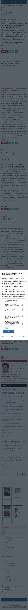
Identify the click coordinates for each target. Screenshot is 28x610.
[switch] (22, 305)
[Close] (24, 273)
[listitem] (14, 301)
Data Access (14, 336)
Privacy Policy (22, 336)
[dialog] (14, 305)
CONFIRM (9, 331)
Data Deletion (5, 336)
